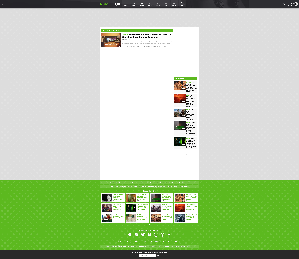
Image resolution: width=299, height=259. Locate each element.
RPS (192, 246)
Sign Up (292, 5)
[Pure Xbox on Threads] (162, 235)
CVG (188, 246)
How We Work (128, 186)
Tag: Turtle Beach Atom (111, 30)
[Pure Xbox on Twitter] (143, 235)
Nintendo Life (114, 246)
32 (184, 145)
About (116, 186)
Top (112, 186)
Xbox (138, 46)
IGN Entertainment (140, 242)
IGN (160, 246)
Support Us (137, 186)
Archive (176, 186)
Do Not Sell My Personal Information (172, 242)
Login (288, 5)
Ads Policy (169, 186)
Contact (144, 186)
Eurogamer (166, 246)
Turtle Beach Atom (145, 46)
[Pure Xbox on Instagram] (156, 235)
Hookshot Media (126, 242)
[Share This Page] (283, 4)
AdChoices (160, 242)
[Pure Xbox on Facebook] (169, 235)
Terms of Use (161, 186)
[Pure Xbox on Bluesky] (149, 235)
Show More (149, 225)
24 (184, 116)
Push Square (122, 246)
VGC (172, 246)
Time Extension (132, 246)
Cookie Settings (184, 186)
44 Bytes (152, 242)
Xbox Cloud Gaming (155, 46)
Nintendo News (153, 246)
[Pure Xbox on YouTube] (136, 235)
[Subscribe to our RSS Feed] (130, 235)
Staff (121, 186)
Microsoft (163, 46)
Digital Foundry (143, 246)
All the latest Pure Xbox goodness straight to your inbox (149, 252)
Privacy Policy (152, 186)
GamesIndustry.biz (180, 246)
